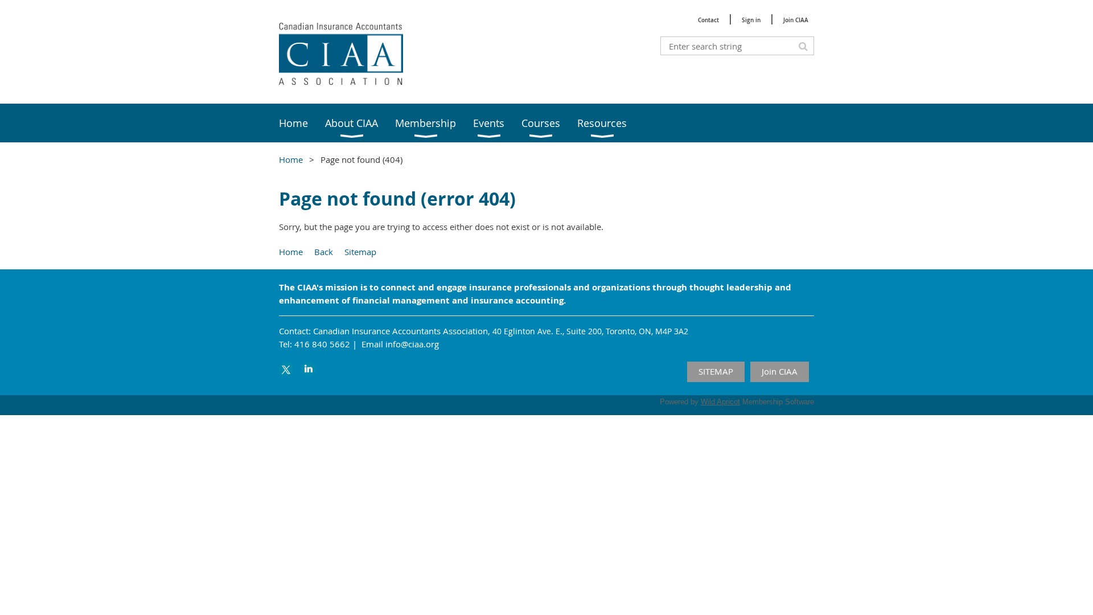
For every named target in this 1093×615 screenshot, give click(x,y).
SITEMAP (715, 371)
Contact (708, 20)
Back (323, 251)
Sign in (751, 20)
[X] (286, 369)
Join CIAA (795, 20)
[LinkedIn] (308, 369)
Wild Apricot (720, 401)
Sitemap (360, 251)
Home (291, 159)
